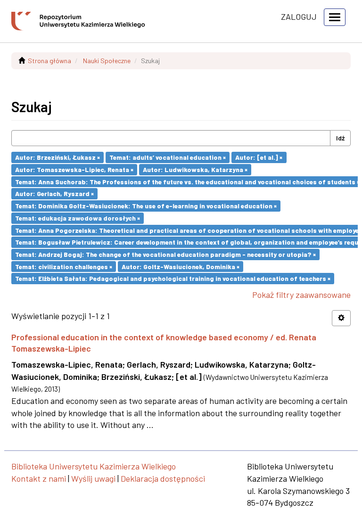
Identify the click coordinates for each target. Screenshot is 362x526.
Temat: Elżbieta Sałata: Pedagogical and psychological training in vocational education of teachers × (172, 278)
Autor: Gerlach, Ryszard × (54, 193)
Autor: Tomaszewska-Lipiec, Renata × (74, 169)
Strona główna (49, 61)
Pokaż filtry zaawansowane (301, 294)
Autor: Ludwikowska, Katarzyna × (195, 169)
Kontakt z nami (38, 478)
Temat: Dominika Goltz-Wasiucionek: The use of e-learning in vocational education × (146, 206)
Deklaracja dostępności (163, 478)
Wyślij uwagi (93, 478)
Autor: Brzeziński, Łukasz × (57, 157)
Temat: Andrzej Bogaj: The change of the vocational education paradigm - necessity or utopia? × (165, 254)
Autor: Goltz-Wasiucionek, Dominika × (180, 266)
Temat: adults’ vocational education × (167, 157)
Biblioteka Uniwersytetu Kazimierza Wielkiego (93, 466)
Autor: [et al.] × (258, 157)
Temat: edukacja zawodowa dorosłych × (77, 218)
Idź (340, 138)
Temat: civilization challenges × (63, 266)
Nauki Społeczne (107, 61)
